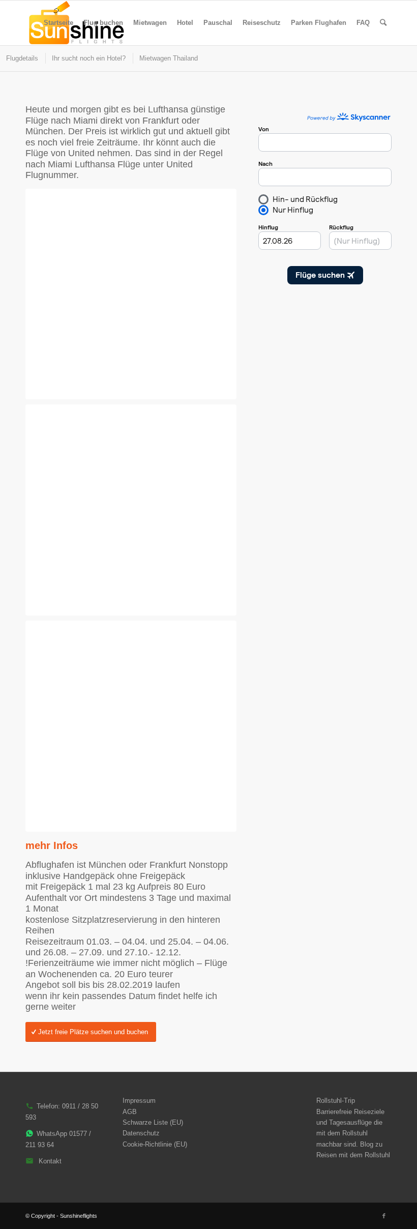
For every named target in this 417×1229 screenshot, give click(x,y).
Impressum (139, 1100)
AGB (130, 1112)
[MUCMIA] (130, 510)
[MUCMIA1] (130, 726)
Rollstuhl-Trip (335, 1100)
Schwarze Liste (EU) (153, 1122)
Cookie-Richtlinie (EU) (155, 1144)
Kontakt (50, 1161)
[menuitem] (58, 23)
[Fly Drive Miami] (130, 294)
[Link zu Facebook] (384, 1215)
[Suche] (383, 23)
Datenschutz (141, 1133)
